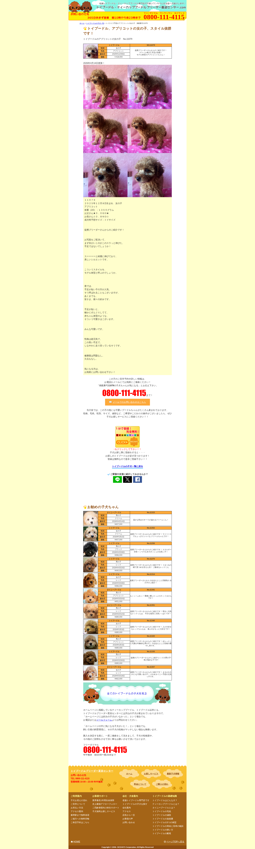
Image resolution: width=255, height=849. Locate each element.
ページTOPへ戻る (175, 841)
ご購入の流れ (162, 784)
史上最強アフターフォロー (104, 804)
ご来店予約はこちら (80, 822)
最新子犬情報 (173, 773)
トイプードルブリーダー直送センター (92, 771)
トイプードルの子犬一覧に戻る (127, 466)
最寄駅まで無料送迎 (80, 815)
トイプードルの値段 (161, 815)
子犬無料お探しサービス (103, 811)
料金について (140, 784)
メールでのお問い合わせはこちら (129, 402)
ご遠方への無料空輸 (80, 819)
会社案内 (126, 807)
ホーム (129, 773)
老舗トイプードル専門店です (135, 800)
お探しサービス (151, 773)
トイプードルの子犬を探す (134, 804)
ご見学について (78, 804)
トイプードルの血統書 (162, 819)
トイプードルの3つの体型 (164, 822)
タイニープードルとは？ (163, 807)
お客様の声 (127, 819)
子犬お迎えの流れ (79, 800)
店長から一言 (128, 815)
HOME (76, 841)
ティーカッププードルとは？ (165, 804)
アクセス (126, 811)
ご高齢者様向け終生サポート (105, 807)
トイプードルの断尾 (161, 833)
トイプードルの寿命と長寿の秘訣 (167, 826)
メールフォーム (104, 720)
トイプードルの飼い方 (162, 830)
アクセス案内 (77, 811)
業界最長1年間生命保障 (103, 800)
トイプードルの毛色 (161, 811)
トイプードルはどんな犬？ (164, 800)
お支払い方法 (77, 807)
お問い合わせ (128, 822)
